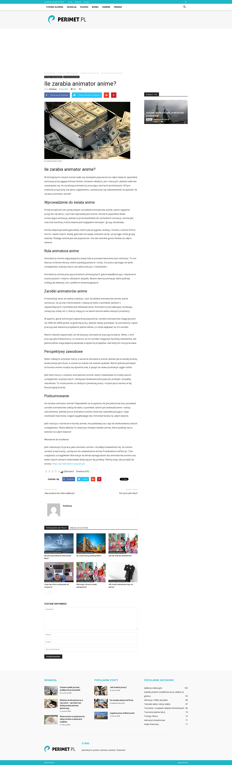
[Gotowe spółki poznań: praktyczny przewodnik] (51, 690)
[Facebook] (186, 2)
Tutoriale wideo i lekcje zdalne (157, 704)
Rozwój (84, 7)
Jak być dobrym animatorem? (120, 556)
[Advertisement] (116, 49)
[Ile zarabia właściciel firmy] (101, 703)
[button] (184, 7)
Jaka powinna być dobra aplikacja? (59, 493)
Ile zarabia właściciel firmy (121, 700)
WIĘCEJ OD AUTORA (79, 527)
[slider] (52, 471)
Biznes (95, 7)
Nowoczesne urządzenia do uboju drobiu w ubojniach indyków (72, 719)
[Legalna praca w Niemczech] (101, 715)
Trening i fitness (151, 716)
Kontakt (86, 2)
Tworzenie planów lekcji (154, 712)
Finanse (118, 7)
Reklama (78, 2)
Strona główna (54, 7)
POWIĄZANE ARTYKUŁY (56, 527)
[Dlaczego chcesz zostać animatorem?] (91, 572)
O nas (70, 2)
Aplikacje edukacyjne (153, 688)
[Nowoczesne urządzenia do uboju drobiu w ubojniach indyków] (51, 719)
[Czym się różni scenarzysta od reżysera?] (59, 572)
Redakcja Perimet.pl (161, 119)
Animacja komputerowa (71, 77)
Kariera (106, 7)
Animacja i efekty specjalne (53, 77)
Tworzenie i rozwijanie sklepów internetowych (164, 708)
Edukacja (72, 7)
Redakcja (53, 89)
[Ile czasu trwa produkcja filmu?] (91, 543)
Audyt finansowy (151, 724)
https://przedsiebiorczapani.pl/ (68, 463)
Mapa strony (183, 762)
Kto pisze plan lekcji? (128, 493)
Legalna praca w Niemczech (122, 713)
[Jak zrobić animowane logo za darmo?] (123, 572)
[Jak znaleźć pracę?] (100, 690)
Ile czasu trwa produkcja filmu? (88, 556)
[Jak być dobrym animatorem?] (123, 543)
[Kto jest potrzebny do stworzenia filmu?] (59, 543)
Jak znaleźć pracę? (118, 687)
